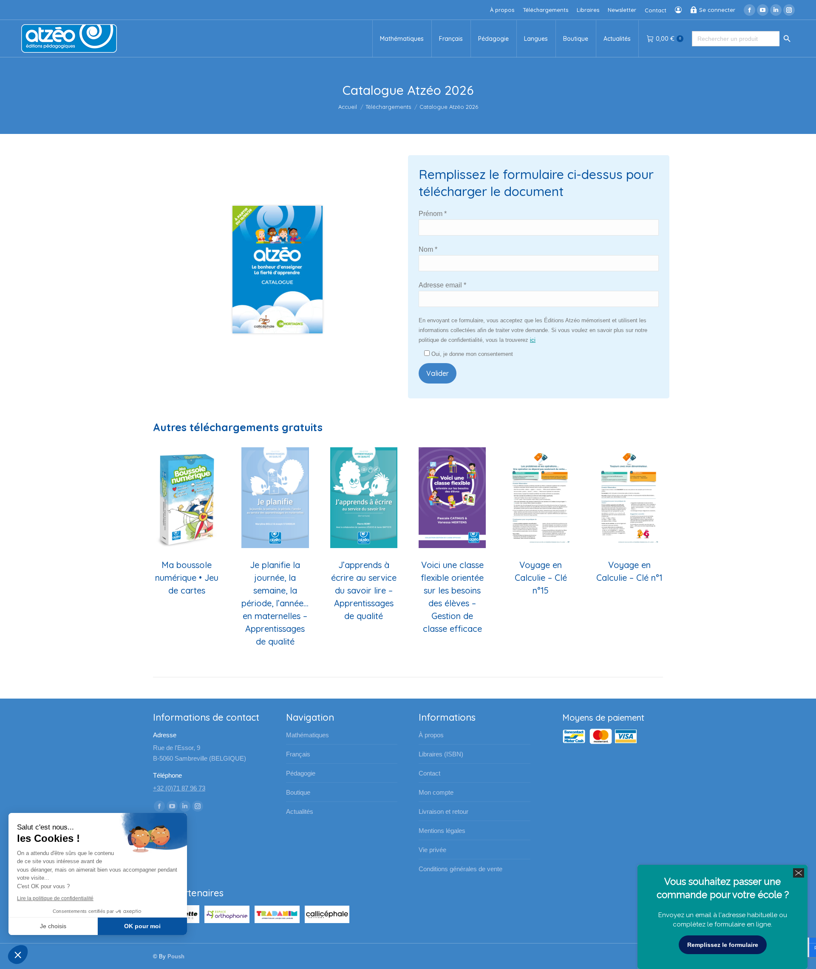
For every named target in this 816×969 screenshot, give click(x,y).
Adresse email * (442, 285)
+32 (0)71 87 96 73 (179, 788)
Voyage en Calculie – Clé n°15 (541, 578)
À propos (431, 735)
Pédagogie (300, 773)
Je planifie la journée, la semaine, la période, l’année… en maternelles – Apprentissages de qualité (275, 603)
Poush (175, 956)
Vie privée (432, 849)
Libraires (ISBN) (441, 754)
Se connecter (717, 9)
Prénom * (433, 213)
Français (298, 754)
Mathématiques (307, 735)
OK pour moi (142, 926)
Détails (186, 498)
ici (533, 340)
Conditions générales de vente (460, 868)
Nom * (428, 249)
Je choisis (53, 926)
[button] (18, 954)
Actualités (299, 811)
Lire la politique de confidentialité (55, 898)
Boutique (298, 792)
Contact (429, 773)
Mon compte (436, 792)
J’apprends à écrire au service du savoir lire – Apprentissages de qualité (364, 590)
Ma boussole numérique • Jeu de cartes (186, 578)
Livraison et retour (443, 811)
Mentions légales (442, 830)
